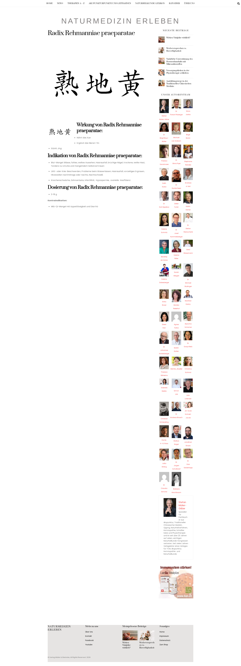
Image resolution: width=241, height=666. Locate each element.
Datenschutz (165, 640)
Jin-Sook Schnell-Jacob (188, 414)
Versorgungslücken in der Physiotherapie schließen (177, 71)
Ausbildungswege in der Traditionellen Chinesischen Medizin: (178, 83)
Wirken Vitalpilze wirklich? (178, 37)
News (60, 3)
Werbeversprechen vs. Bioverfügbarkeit (176, 49)
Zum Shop (164, 644)
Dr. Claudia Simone (164, 488)
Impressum (164, 636)
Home (49, 3)
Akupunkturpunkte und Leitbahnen (110, 3)
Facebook (89, 640)
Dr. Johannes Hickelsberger (164, 350)
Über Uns (189, 3)
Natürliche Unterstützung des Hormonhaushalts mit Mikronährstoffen (179, 61)
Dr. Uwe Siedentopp (188, 464)
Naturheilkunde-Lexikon (150, 3)
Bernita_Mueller (176, 369)
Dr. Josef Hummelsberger (176, 233)
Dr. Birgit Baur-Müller (164, 138)
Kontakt (88, 636)
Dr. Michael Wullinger (188, 282)
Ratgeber (174, 3)
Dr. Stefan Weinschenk (188, 228)
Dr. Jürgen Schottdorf (176, 465)
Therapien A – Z (76, 3)
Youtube (88, 644)
